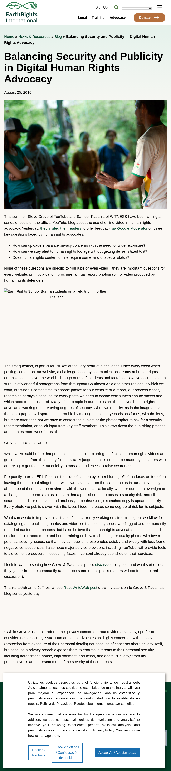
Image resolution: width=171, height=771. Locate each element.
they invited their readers (60, 228)
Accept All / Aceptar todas (117, 752)
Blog (58, 37)
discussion (104, 565)
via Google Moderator (129, 228)
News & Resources (34, 37)
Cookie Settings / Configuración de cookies (67, 752)
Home (9, 37)
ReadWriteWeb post (80, 587)
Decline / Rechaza (38, 752)
